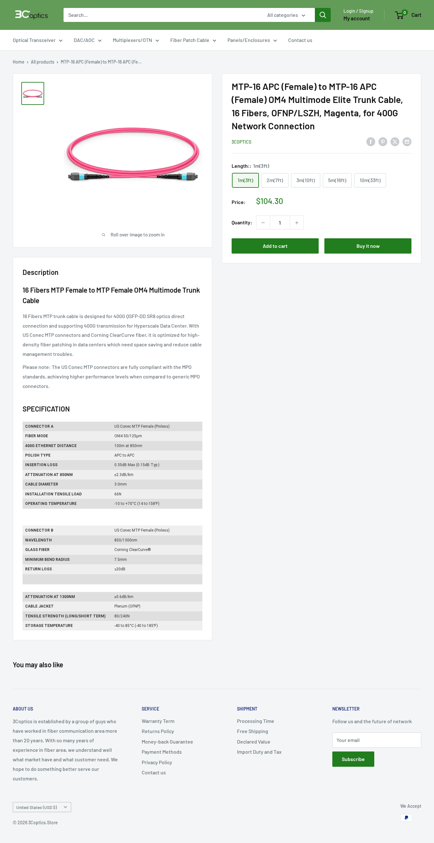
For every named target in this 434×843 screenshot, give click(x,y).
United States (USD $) (36, 807)
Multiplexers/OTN (132, 40)
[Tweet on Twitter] (394, 141)
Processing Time (255, 721)
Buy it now (368, 246)
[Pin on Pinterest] (382, 141)
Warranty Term (158, 721)
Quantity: (242, 223)
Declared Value (253, 741)
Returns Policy (158, 731)
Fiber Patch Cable (189, 40)
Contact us (300, 40)
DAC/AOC (84, 40)
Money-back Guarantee (167, 741)
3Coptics (241, 142)
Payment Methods (162, 752)
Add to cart (275, 246)
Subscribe (353, 759)
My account (356, 18)
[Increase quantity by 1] (296, 222)
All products (42, 62)
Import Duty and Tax (259, 752)
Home (18, 62)
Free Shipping (252, 731)
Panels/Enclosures (248, 40)
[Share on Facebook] (370, 141)
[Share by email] (407, 141)
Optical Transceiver (34, 40)
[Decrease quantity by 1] (263, 222)
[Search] (323, 15)
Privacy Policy (157, 762)
